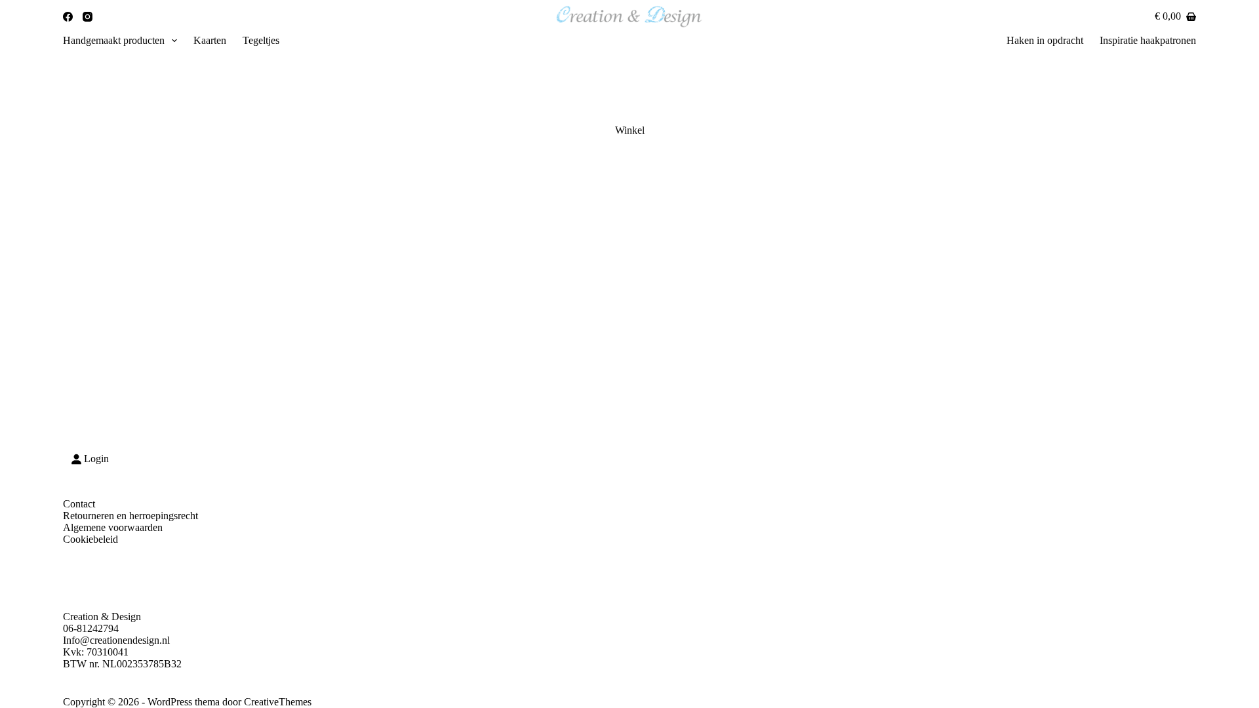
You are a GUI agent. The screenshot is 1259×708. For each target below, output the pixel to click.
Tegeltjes (261, 40)
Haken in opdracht (1045, 40)
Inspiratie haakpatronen (1148, 40)
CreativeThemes (277, 701)
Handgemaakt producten (114, 40)
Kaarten (209, 40)
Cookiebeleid (90, 539)
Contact (79, 503)
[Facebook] (68, 17)
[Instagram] (87, 17)
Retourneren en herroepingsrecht (130, 515)
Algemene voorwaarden (113, 527)
